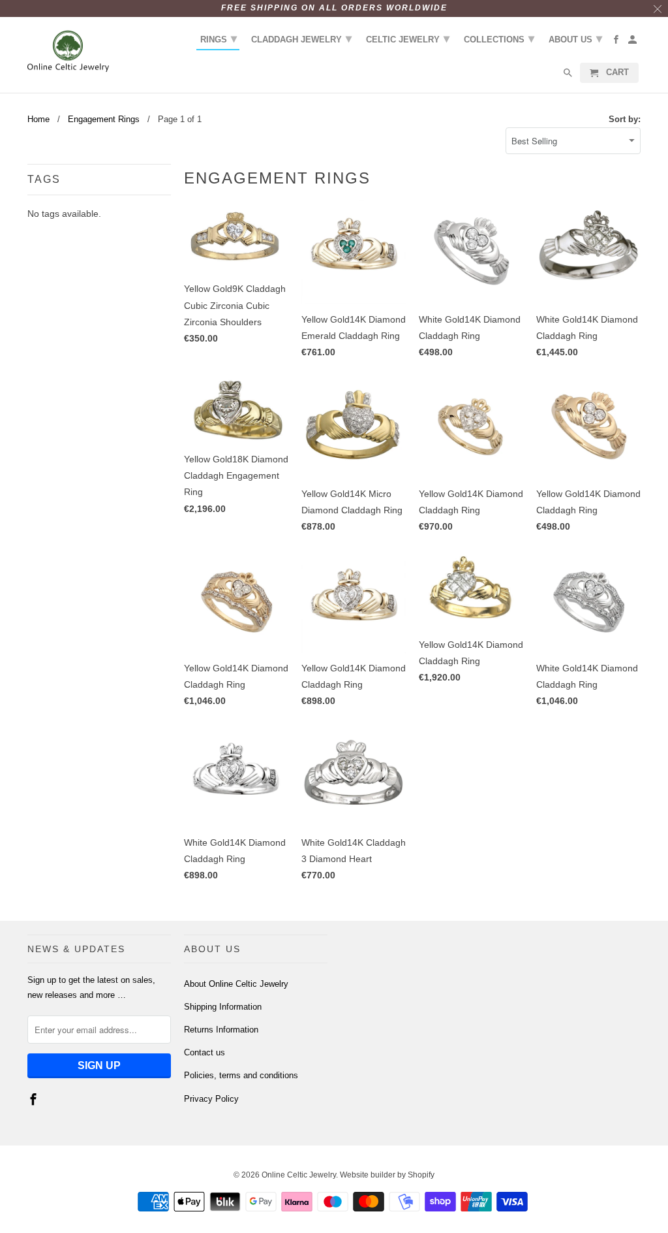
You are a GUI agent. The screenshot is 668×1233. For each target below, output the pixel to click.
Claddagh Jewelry (301, 38)
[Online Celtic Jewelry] (68, 51)
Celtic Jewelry (407, 38)
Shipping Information (223, 1007)
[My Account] (633, 42)
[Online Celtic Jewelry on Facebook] (34, 1099)
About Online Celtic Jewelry (236, 984)
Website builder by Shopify (387, 1174)
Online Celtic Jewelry (299, 1174)
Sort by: (625, 119)
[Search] (569, 75)
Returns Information (221, 1029)
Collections (499, 38)
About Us (575, 38)
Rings (218, 38)
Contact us (204, 1052)
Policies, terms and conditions (241, 1075)
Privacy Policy (211, 1099)
